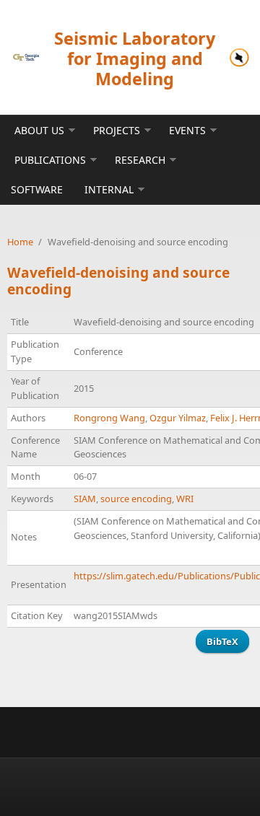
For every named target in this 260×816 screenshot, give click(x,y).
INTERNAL (109, 189)
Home (20, 241)
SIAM (85, 498)
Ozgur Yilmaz (178, 417)
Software (37, 189)
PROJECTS (116, 130)
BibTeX (222, 641)
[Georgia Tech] (26, 57)
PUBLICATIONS (50, 160)
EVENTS (187, 130)
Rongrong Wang (109, 417)
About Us (39, 130)
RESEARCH (140, 160)
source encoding (136, 498)
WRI (185, 498)
